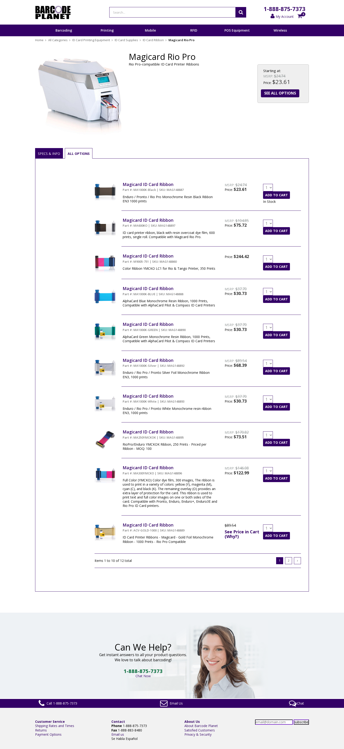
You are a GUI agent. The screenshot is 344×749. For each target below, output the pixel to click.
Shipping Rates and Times (54, 726)
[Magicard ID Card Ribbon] (105, 184)
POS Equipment (237, 30)
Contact (118, 721)
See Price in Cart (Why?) (242, 534)
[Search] (240, 12)
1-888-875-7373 (284, 9)
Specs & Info (49, 153)
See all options (280, 93)
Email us (117, 734)
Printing (107, 30)
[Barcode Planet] (53, 12)
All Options (79, 153)
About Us (192, 721)
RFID (193, 30)
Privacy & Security (198, 734)
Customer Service (50, 721)
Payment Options (48, 734)
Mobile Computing (150, 36)
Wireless (280, 30)
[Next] (297, 560)
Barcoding (63, 30)
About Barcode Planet (201, 726)
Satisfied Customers (199, 730)
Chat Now (143, 676)
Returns (41, 730)
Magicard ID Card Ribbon (148, 184)
